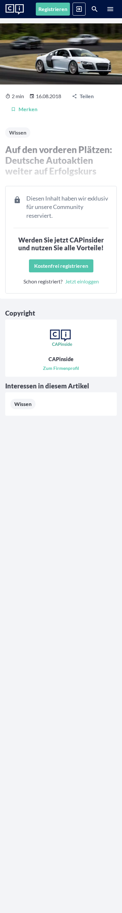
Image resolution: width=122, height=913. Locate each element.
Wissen (23, 404)
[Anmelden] (79, 9)
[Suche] (94, 9)
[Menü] (110, 9)
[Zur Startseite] (14, 9)
